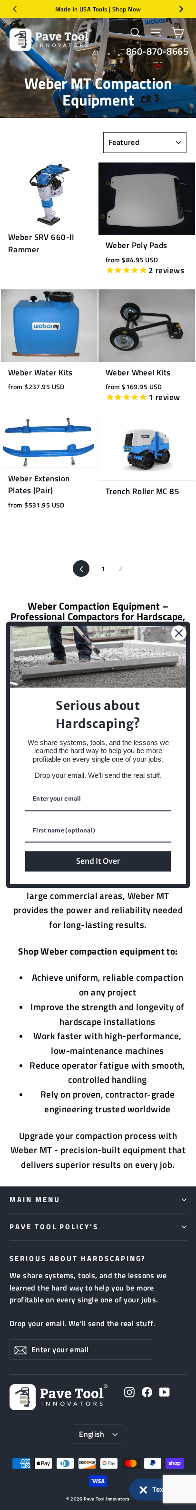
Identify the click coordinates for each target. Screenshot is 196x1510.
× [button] (143, 1487)
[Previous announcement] (14, 9)
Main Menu (35, 1199)
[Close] (178, 632)
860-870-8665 (157, 51)
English (92, 1434)
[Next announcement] (181, 9)
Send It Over (98, 861)
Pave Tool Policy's (54, 1226)
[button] (157, 1489)
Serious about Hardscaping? (78, 1257)
